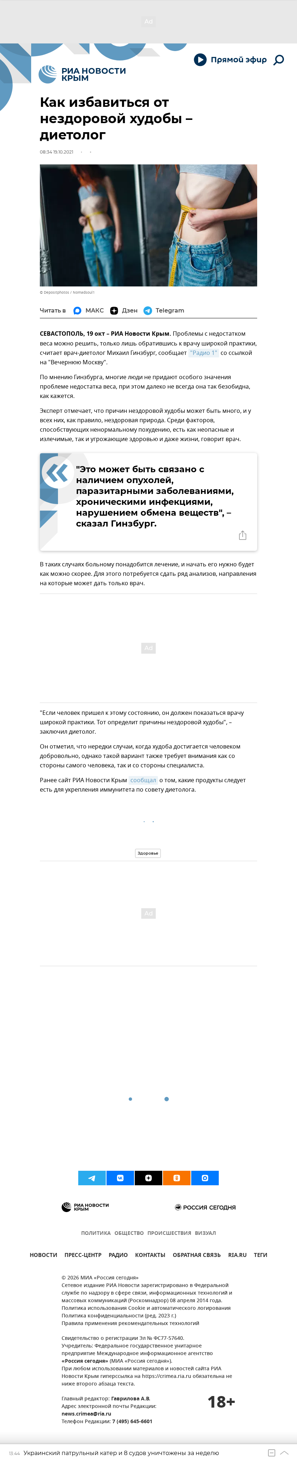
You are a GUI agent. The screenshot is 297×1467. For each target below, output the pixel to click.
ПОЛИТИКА (96, 1233)
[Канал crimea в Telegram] (92, 1178)
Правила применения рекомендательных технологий (130, 1324)
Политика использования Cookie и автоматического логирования (146, 1308)
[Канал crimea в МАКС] (205, 1178)
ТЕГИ (260, 1256)
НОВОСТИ (43, 1256)
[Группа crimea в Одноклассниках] (177, 1178)
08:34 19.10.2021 (56, 152)
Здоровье (148, 853)
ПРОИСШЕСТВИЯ (169, 1233)
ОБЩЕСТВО (129, 1233)
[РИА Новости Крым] (82, 74)
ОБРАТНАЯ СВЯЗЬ (197, 1256)
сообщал (143, 780)
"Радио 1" (203, 353)
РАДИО (118, 1256)
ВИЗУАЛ (205, 1233)
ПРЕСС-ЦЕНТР (82, 1256)
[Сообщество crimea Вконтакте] (120, 1178)
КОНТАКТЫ (150, 1256)
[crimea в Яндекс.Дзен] (148, 1178)
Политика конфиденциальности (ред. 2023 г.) (119, 1316)
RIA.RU (237, 1256)
